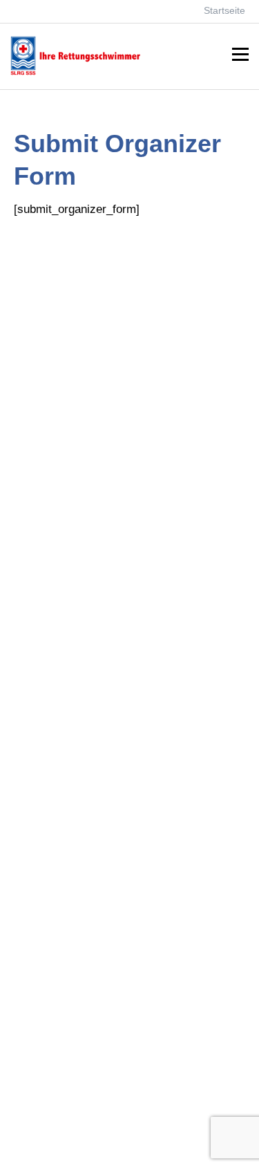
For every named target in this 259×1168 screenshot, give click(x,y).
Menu (240, 55)
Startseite (224, 10)
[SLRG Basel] (85, 73)
